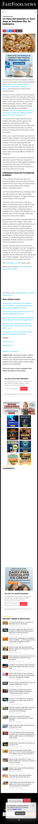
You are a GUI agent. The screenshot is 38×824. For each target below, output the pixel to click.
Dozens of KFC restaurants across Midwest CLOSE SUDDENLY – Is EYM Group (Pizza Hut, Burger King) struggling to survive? (22, 639)
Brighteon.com (8, 345)
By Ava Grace (19, 626)
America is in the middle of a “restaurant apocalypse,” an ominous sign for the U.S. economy (21, 700)
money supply (28, 362)
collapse (30, 355)
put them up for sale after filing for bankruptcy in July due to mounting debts (16, 86)
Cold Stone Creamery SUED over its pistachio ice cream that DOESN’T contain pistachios (21, 718)
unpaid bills (17, 364)
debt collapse (27, 357)
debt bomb (18, 357)
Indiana (20, 362)
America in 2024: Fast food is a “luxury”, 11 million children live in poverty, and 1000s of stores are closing (22, 760)
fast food (19, 359)
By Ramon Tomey (19, 729)
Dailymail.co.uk (8, 341)
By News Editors (19, 746)
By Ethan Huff (19, 643)
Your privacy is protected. (10, 394)
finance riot (27, 359)
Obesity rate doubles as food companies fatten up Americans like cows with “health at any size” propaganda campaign (21, 675)
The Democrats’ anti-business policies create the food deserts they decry (20, 776)
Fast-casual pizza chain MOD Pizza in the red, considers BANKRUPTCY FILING (22, 683)
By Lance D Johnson (20, 739)
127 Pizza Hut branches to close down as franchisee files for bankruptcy (21, 623)
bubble (24, 355)
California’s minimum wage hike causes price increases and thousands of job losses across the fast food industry (22, 709)
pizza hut (6, 364)
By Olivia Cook (19, 661)
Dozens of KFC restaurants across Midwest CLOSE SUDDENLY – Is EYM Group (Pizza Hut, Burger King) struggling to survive (17, 305)
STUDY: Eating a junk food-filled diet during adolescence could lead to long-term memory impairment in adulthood (21, 784)
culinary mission (8, 357)
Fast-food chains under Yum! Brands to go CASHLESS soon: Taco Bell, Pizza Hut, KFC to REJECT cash (17, 326)
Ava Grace (14, 27)
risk (11, 364)
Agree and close (20, 813)
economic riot (7, 359)
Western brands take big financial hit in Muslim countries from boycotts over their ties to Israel (21, 648)
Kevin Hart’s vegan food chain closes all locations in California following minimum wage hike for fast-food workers (18, 113)
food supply (13, 362)
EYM (14, 359)
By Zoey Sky (18, 713)
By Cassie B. (18, 652)
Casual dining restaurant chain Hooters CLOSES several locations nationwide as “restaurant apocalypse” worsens (20, 691)
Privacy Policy (17, 809)
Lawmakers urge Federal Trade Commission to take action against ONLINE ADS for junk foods (22, 666)
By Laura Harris (19, 634)
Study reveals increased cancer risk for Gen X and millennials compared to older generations (22, 657)
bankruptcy (17, 355)
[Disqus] (19, 494)
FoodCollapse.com (12, 263)
